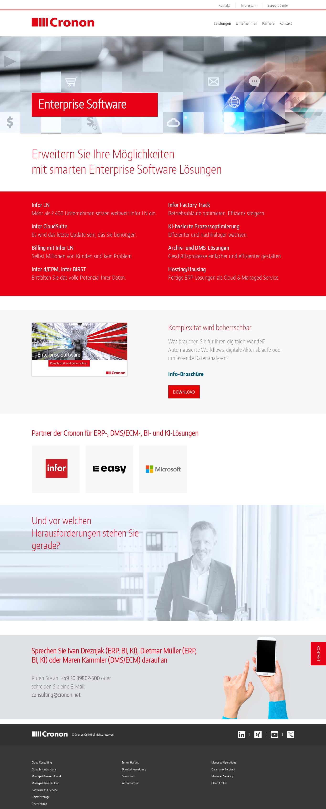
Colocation (128, 776)
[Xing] (258, 734)
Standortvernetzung (134, 769)
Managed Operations (223, 762)
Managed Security (222, 776)
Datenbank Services (223, 769)
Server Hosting (130, 762)
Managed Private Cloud (45, 783)
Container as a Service (45, 790)
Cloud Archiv (219, 783)
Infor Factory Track (189, 204)
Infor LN (41, 204)
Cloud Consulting (42, 762)
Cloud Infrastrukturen (45, 769)
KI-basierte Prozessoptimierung (203, 226)
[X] (290, 734)
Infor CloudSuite (49, 226)
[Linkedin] (241, 734)
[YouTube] (274, 734)
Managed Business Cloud (46, 776)
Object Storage (40, 797)
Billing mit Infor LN (53, 247)
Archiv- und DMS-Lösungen (198, 247)
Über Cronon (39, 804)
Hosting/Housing (187, 269)
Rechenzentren (131, 783)
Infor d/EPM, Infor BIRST (59, 269)
